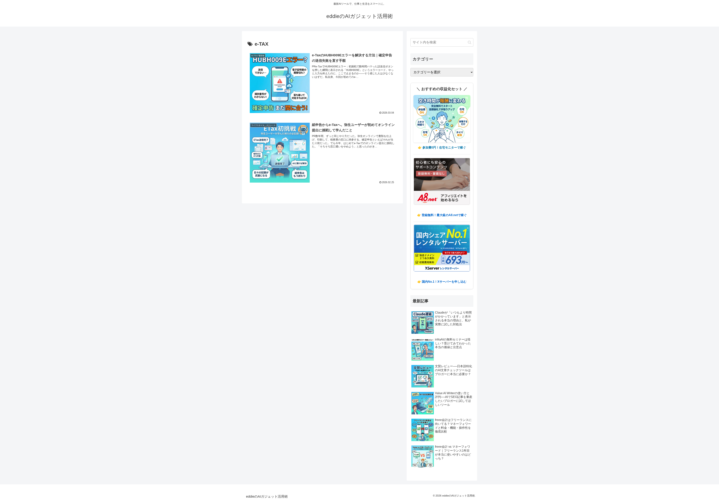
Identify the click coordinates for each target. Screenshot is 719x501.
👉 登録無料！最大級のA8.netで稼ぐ (442, 215)
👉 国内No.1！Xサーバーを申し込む (441, 281)
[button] (469, 42)
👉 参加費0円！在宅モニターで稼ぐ (442, 147)
